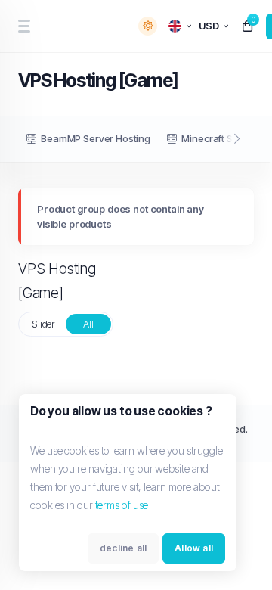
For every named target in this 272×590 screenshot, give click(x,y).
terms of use (122, 504)
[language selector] (179, 26)
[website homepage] (80, 26)
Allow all (194, 548)
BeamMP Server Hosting (95, 138)
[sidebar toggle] (23, 26)
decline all (123, 548)
